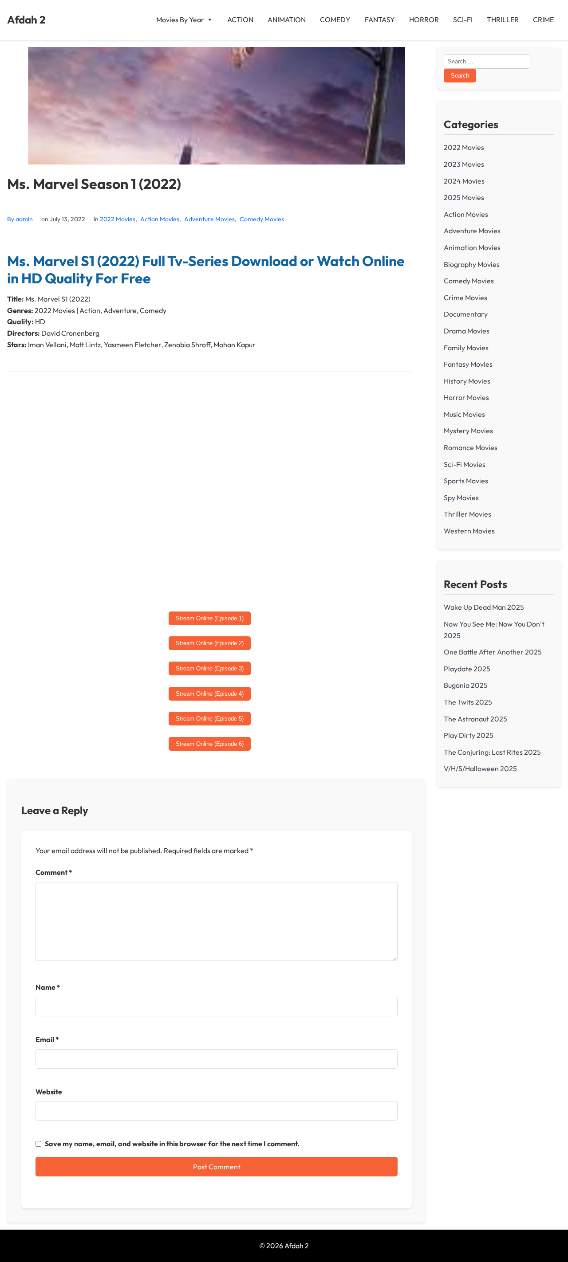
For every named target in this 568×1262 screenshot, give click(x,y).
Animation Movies (472, 247)
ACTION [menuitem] (240, 19)
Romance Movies (470, 447)
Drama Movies (466, 330)
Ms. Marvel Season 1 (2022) (94, 183)
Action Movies (159, 219)
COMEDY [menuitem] (335, 19)
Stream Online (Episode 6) (210, 744)
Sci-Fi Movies (464, 464)
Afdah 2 (26, 19)
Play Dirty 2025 (468, 735)
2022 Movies (117, 219)
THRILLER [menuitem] (503, 19)
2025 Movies (464, 197)
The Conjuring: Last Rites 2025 (492, 752)
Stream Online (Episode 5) (210, 718)
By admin (20, 219)
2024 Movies (464, 180)
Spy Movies (461, 497)
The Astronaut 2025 (475, 718)
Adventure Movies (209, 219)
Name (48, 987)
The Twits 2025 (468, 702)
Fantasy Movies (468, 364)
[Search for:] (487, 60)
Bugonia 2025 (466, 685)
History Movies (467, 380)
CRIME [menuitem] (543, 19)
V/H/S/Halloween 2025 (480, 768)
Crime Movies (465, 297)
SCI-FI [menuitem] (463, 19)
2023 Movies (464, 164)
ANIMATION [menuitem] (287, 19)
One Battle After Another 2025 (493, 651)
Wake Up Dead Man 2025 (484, 607)
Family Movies (466, 347)
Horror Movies (466, 397)
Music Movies (464, 414)
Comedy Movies (262, 219)
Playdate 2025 (467, 668)
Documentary (466, 314)
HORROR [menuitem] (424, 19)
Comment (54, 872)
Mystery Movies (468, 430)
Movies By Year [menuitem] (180, 19)
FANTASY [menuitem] (380, 19)
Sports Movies (466, 480)
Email (47, 1039)
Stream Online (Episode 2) (210, 643)
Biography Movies (472, 264)
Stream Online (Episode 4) (210, 693)
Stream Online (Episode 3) (210, 668)
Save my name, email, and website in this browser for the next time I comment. (172, 1143)
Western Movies (469, 530)
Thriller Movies (467, 514)
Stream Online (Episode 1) (210, 618)
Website (49, 1091)
